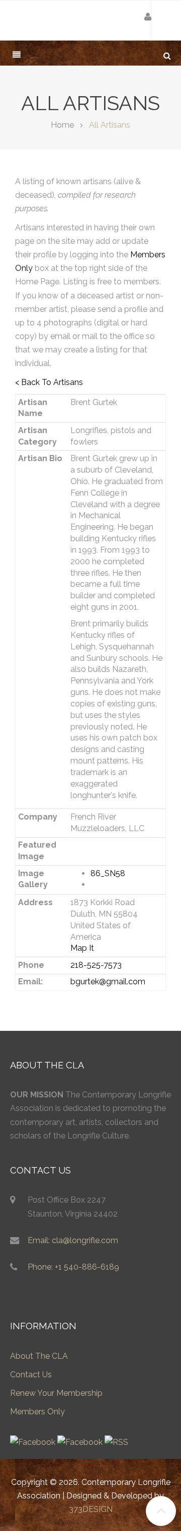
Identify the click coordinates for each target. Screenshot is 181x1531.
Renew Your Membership (56, 1393)
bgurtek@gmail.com (107, 981)
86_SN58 (107, 873)
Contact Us (31, 1374)
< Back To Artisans (49, 382)
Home (62, 125)
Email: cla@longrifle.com (73, 1240)
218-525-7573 (96, 965)
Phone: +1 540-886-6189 (73, 1267)
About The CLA (39, 1356)
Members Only (37, 1411)
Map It (82, 948)
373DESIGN (91, 1509)
